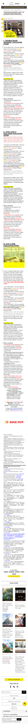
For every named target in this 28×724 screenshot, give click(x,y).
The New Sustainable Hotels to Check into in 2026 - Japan (20, 606)
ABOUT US (13, 707)
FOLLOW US (14, 576)
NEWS (12, 10)
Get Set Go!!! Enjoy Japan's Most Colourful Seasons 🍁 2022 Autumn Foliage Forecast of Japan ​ (7, 660)
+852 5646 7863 (18, 402)
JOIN (24, 691)
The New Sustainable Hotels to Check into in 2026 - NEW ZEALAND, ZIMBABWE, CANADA (7, 607)
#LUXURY (6, 572)
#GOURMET (11, 572)
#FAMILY (14, 574)
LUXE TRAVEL (7, 10)
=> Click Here (7, 488)
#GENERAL (17, 572)
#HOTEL (22, 572)
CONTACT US (14, 709)
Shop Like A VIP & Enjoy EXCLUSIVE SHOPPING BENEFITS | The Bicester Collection (19, 634)
